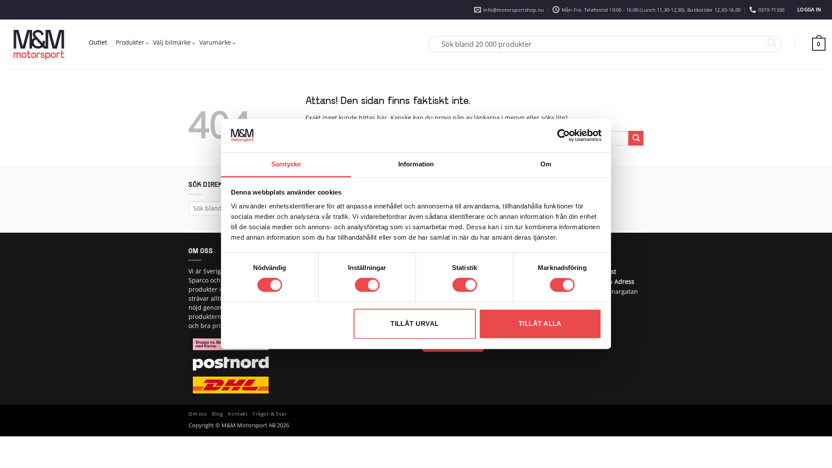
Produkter (130, 42)
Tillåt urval (414, 323)
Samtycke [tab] (286, 164)
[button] (809, 9)
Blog (217, 414)
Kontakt (237, 414)
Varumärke (215, 42)
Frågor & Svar (270, 414)
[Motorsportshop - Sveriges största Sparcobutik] (39, 44)
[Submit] (636, 138)
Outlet (98, 42)
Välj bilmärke (172, 42)
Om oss (197, 414)
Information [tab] (416, 164)
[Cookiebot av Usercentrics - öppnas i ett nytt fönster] (563, 135)
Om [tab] (545, 164)
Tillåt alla (540, 323)
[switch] (367, 285)
